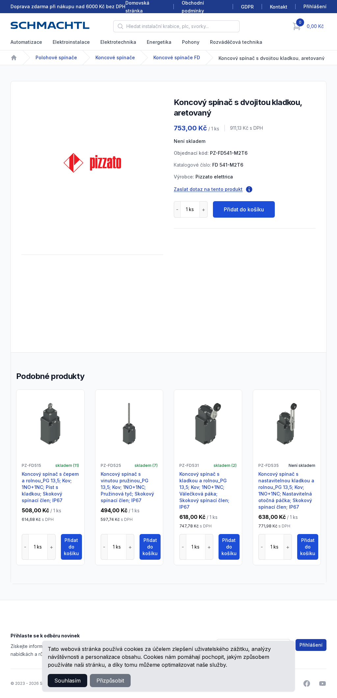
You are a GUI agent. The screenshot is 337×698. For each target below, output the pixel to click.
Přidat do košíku (244, 209)
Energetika (159, 42)
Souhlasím (67, 680)
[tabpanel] (92, 163)
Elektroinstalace (71, 42)
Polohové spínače (56, 57)
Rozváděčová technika (236, 42)
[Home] (14, 57)
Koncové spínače (115, 57)
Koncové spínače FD (176, 57)
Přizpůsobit (110, 680)
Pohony (190, 42)
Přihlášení (311, 645)
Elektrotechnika (118, 42)
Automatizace (26, 42)
